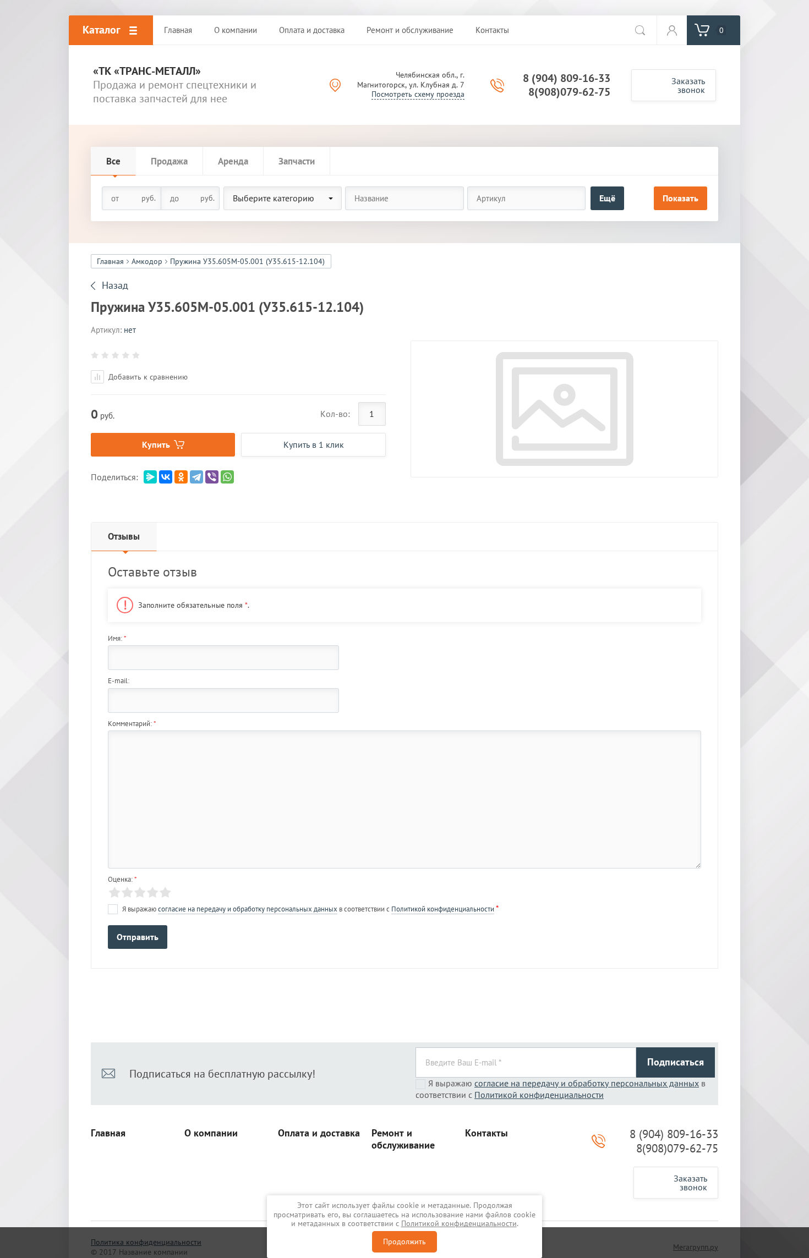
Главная (110, 261)
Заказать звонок (688, 85)
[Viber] (211, 477)
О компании (211, 1133)
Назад (115, 285)
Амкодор (147, 261)
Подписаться (675, 1062)
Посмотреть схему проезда (417, 94)
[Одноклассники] (181, 477)
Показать (680, 198)
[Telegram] (196, 477)
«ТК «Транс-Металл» (147, 71)
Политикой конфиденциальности (442, 909)
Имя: (117, 638)
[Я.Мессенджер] (150, 477)
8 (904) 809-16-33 (566, 78)
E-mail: (118, 680)
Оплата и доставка (319, 1133)
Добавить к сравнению (147, 377)
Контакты (486, 1133)
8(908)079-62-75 (569, 92)
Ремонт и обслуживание (403, 1139)
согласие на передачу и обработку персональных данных (247, 909)
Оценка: (122, 879)
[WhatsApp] (227, 477)
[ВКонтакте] (165, 477)
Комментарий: (132, 723)
